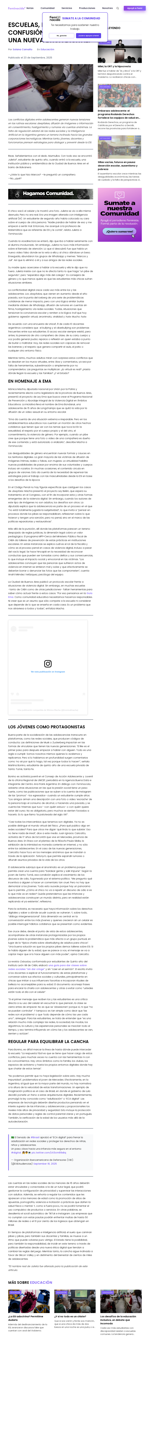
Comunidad (47, 8)
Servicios (67, 8)
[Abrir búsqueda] (117, 8)
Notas (30, 8)
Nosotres (107, 8)
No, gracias (62, 35)
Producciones (87, 8)
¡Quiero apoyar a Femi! (88, 35)
